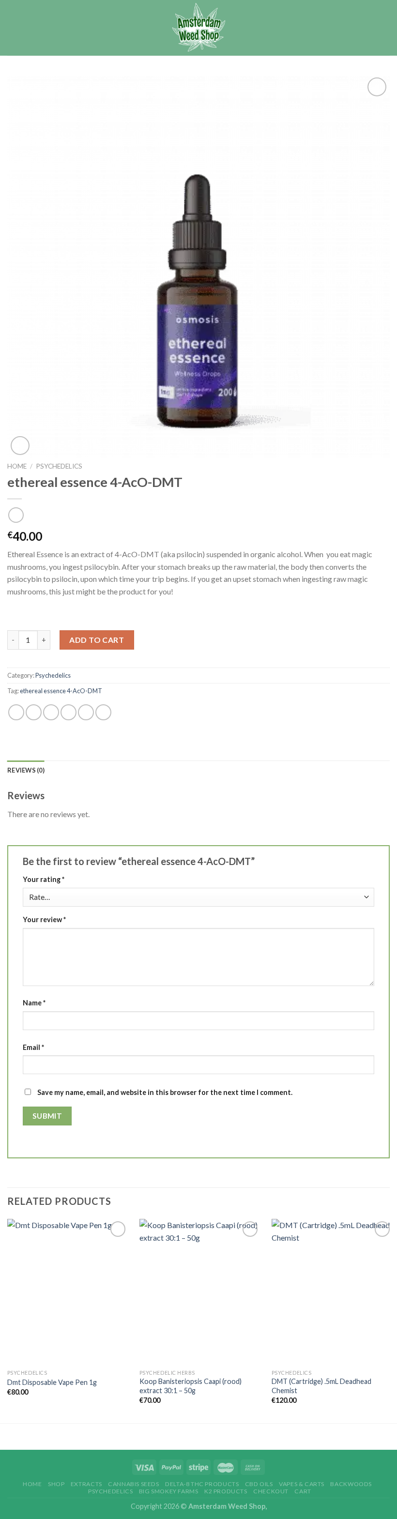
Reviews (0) (26, 770)
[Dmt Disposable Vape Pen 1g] (67, 1291)
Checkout (271, 1491)
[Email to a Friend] (68, 712)
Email (33, 1047)
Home (17, 466)
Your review (44, 919)
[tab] (26, 770)
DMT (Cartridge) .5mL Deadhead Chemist (321, 1386)
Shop (56, 1484)
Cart (302, 1491)
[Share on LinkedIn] (103, 712)
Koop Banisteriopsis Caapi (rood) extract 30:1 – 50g (190, 1386)
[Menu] (384, 28)
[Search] (367, 27)
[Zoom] (20, 445)
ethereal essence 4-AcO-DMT (61, 691)
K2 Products (225, 1491)
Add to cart (96, 639)
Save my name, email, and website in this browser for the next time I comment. (164, 1092)
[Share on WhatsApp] (16, 712)
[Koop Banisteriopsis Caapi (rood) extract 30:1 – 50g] (199, 1291)
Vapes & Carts (301, 1484)
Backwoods (351, 1484)
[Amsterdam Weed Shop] (198, 28)
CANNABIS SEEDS (133, 1484)
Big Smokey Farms (168, 1491)
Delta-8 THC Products (202, 1484)
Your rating (43, 879)
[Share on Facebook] (34, 712)
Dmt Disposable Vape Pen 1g (52, 1382)
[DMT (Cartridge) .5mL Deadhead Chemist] (332, 1291)
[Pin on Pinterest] (86, 712)
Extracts (86, 1484)
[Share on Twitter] (51, 712)
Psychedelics (59, 466)
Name (34, 1003)
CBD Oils (259, 1484)
